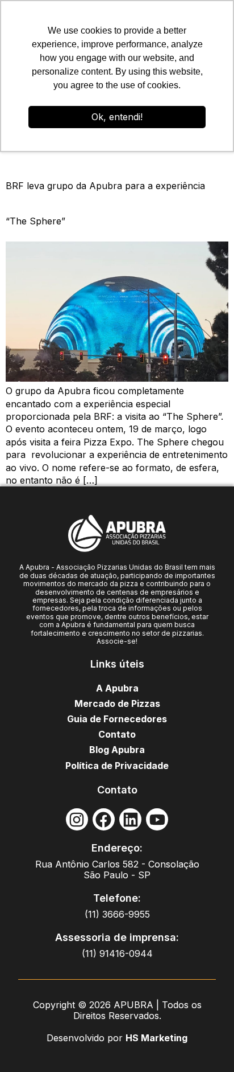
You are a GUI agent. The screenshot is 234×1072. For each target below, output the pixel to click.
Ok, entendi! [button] (117, 116)
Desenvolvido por (86, 1038)
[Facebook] (104, 819)
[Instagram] (77, 819)
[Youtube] (157, 819)
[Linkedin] (130, 819)
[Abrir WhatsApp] (206, 1043)
